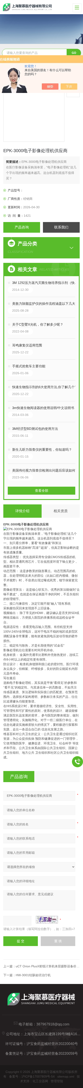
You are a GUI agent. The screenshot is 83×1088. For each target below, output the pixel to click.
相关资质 (61, 511)
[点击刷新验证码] (47, 919)
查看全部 (41, 490)
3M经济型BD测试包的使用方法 (35, 429)
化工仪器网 (40, 1081)
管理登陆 (57, 1081)
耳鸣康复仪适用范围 (27, 345)
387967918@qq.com (52, 1024)
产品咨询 (22, 227)
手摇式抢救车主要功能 (28, 366)
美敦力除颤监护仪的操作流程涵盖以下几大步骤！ (46, 303)
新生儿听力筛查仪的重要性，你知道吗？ (42, 449)
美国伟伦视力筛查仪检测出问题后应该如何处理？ (46, 470)
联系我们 (61, 227)
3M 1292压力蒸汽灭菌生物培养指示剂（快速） (46, 283)
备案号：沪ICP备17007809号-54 (32, 1076)
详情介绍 (22, 511)
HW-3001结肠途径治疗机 (33, 975)
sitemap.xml (65, 1076)
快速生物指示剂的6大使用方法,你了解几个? (44, 387)
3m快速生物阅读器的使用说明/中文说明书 (43, 408)
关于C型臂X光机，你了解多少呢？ (37, 324)
